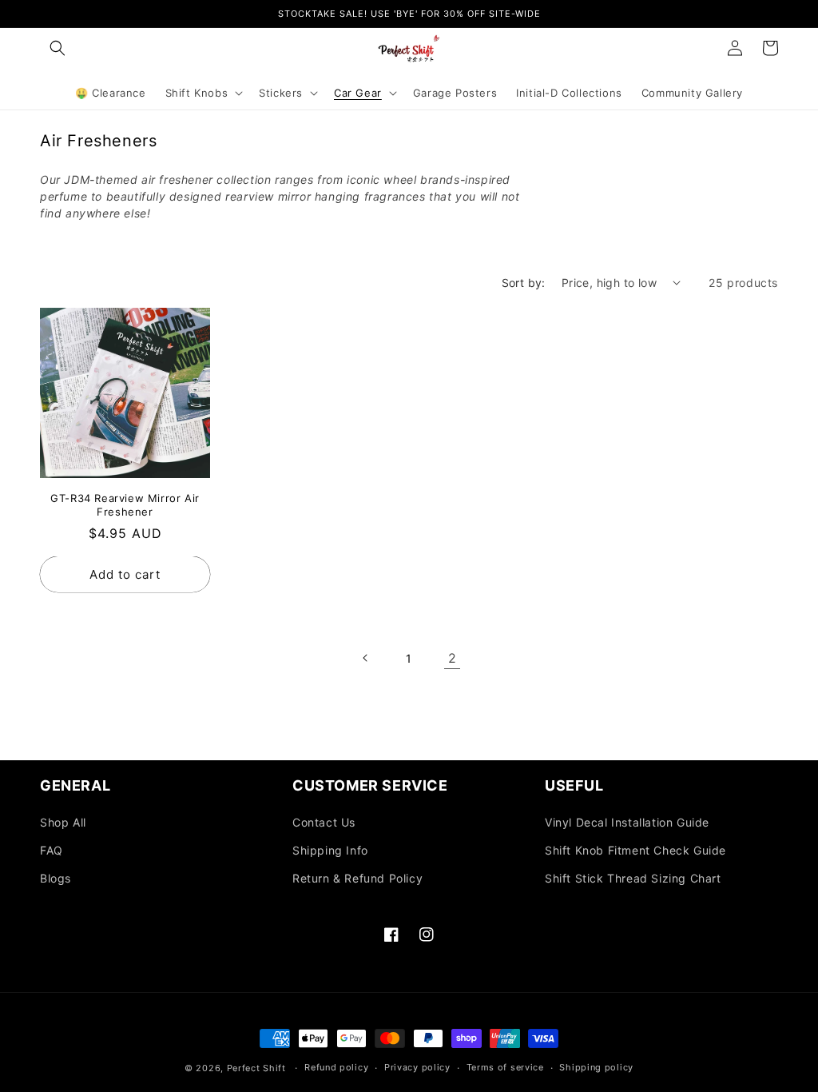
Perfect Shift (256, 1068)
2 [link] (452, 658)
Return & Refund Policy (357, 878)
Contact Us (323, 822)
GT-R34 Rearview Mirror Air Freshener (125, 505)
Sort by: (524, 282)
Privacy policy (417, 1067)
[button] (57, 48)
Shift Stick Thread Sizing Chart (633, 878)
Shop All (63, 822)
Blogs (55, 878)
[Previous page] (365, 658)
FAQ (51, 850)
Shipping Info (330, 850)
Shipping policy (596, 1067)
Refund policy (336, 1067)
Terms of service (505, 1067)
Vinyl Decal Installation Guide (627, 822)
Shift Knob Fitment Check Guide (635, 850)
